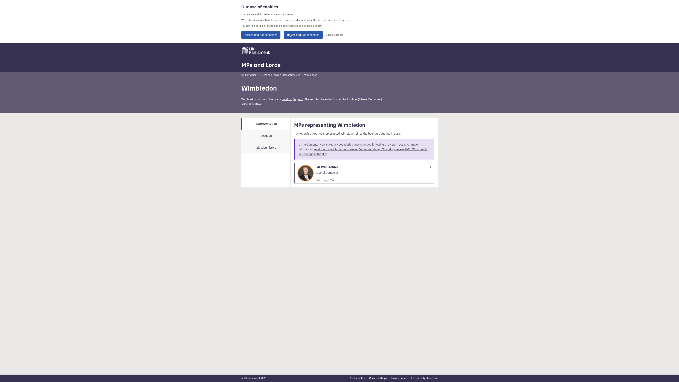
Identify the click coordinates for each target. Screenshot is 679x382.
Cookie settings (335, 34)
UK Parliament (249, 75)
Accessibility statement (424, 378)
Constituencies (291, 75)
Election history (266, 147)
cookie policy (314, 25)
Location (266, 135)
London (286, 99)
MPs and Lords (261, 65)
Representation (266, 124)
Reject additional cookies (303, 35)
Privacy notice (399, 378)
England (298, 99)
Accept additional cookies (261, 35)
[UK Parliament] (255, 50)
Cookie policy (357, 378)
